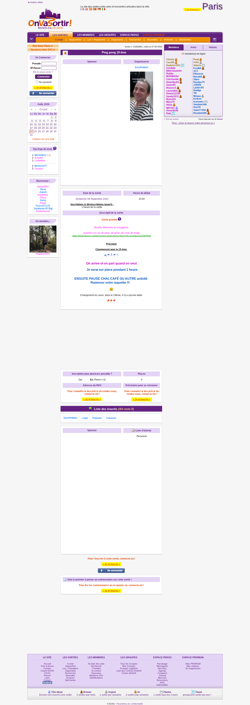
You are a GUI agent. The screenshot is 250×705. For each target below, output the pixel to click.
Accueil (47, 664)
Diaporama (117, 39)
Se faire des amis (96, 664)
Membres (174, 47)
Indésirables (162, 685)
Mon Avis (162, 678)
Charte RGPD (47, 671)
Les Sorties (60, 35)
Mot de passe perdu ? (43, 72)
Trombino (96, 668)
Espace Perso (129, 35)
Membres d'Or (96, 675)
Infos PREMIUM (193, 664)
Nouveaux (96, 673)
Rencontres (162, 680)
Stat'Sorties (185, 39)
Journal (162, 675)
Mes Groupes (128, 666)
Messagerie (162, 666)
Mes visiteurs (193, 666)
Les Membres (86, 35)
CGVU (47, 673)
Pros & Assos (47, 666)
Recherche (135, 39)
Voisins (213, 47)
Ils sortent (96, 671)
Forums (47, 668)
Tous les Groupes (128, 664)
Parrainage (162, 664)
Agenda (162, 671)
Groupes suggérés (129, 668)
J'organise (162, 673)
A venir (59, 39)
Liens (47, 678)
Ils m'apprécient (193, 668)
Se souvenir (45, 82)
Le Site (40, 35)
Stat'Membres (96, 678)
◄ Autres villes (35, 2)
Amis (193, 47)
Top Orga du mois (42, 149)
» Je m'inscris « (192, 9)
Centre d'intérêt (129, 673)
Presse (47, 675)
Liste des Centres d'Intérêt (128, 671)
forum (220, 119)
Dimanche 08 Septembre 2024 (92, 199)
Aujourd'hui (75, 39)
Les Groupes (107, 35)
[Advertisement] (151, 20)
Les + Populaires (96, 39)
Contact (47, 680)
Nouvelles (152, 39)
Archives (168, 39)
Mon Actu (162, 668)
